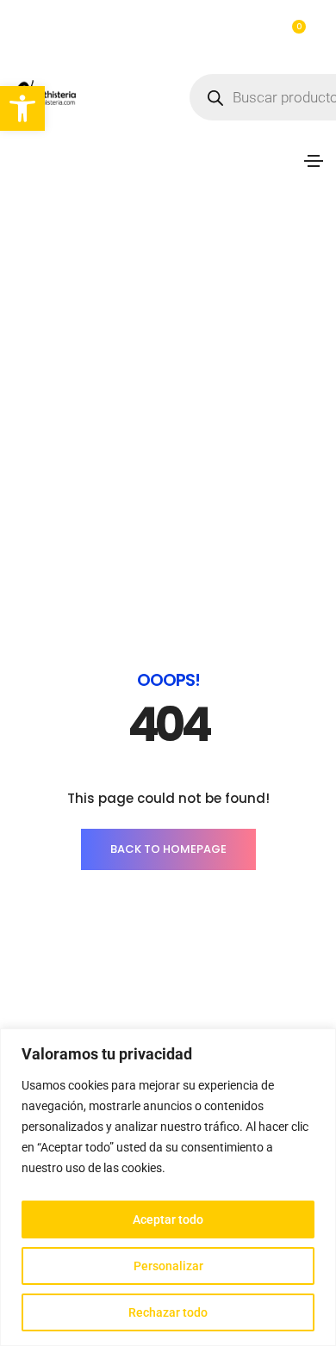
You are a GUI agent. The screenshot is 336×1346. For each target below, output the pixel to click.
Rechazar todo (168, 1312)
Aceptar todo (168, 1219)
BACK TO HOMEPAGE (168, 849)
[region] (168, 1187)
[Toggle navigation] (313, 161)
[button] (22, 108)
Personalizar (168, 1266)
